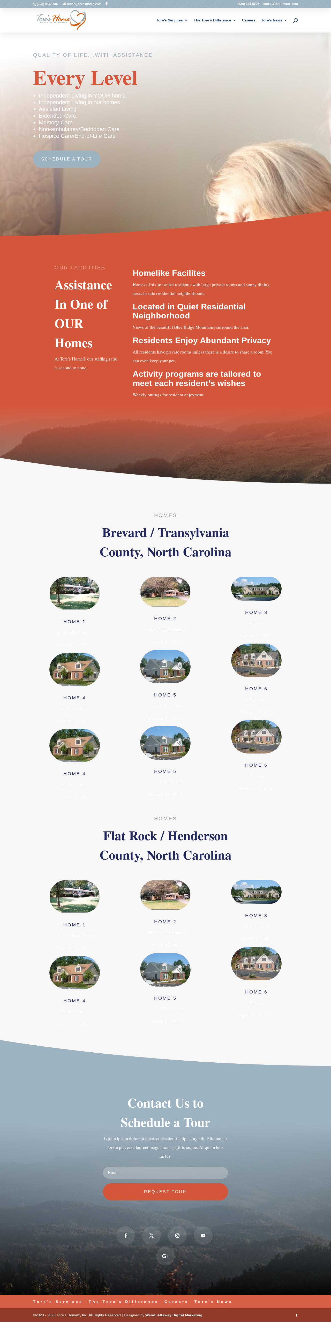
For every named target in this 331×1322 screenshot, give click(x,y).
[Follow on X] (151, 1235)
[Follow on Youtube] (203, 1235)
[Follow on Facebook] (125, 1235)
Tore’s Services (169, 20)
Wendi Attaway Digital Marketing (173, 1315)
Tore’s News (271, 20)
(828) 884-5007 (248, 4)
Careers (248, 20)
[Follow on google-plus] (165, 1256)
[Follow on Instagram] (177, 1235)
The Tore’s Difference (212, 20)
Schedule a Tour (66, 159)
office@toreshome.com (280, 4)
